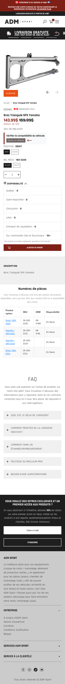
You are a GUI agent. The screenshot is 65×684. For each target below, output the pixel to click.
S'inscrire (33, 542)
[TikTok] (35, 672)
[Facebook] (23, 672)
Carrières (9, 626)
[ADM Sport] (18, 21)
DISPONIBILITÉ (15, 183)
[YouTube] (42, 672)
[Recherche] (45, 22)
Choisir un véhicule (16, 140)
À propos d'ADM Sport (16, 617)
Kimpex (8, 109)
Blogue (7, 634)
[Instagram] (29, 672)
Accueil (7, 103)
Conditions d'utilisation (16, 630)
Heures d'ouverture (14, 622)
